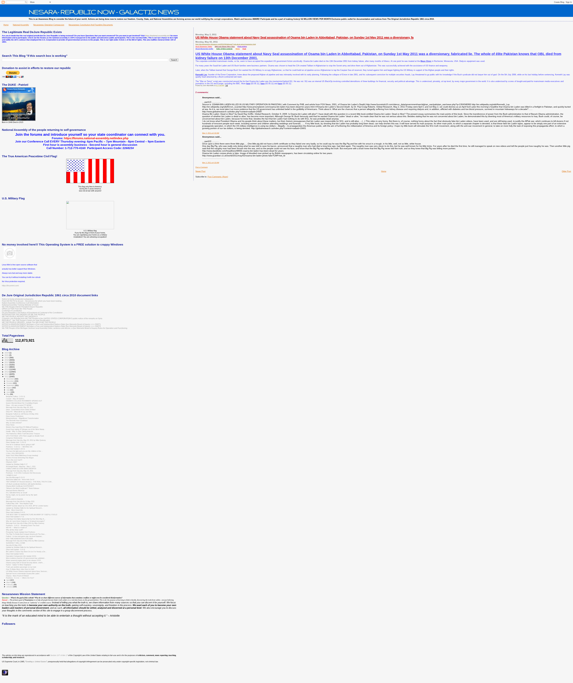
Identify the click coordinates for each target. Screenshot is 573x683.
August (9, 388)
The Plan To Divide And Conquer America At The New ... (26, 534)
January (9, 587)
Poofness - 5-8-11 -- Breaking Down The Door (22, 525)
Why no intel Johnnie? (14, 423)
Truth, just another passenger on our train (21, 567)
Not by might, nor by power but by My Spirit (21, 495)
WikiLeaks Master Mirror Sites (225, 46)
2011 (7, 376)
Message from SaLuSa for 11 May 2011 (20, 501)
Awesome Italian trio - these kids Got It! (20, 479)
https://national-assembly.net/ (157, 36)
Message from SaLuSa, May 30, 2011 (19, 407)
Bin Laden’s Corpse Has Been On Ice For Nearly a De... (26, 551)
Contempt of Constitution (12, 311)
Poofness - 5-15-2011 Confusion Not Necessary (23, 473)
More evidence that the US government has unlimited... (26, 558)
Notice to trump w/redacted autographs (17, 299)
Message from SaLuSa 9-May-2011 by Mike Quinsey (25, 523)
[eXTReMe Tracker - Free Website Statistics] (5, 675)
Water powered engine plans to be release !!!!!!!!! (23, 560)
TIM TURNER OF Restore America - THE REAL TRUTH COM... (29, 482)
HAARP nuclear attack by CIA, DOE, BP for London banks (27, 506)
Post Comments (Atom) (218, 177)
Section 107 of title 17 (59, 655)
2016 (7, 365)
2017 (7, 362)
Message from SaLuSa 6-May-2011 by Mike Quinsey (25, 541)
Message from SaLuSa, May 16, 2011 (19, 471)
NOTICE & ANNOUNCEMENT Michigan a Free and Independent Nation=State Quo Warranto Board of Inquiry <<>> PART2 (51, 326)
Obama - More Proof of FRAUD (17, 576)
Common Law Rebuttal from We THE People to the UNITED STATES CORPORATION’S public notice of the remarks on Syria (52, 318)
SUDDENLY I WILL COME (15, 543)
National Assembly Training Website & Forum (20, 305)
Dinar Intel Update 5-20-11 (15, 449)
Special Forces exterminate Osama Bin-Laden (22, 573)
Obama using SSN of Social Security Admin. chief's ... (25, 563)
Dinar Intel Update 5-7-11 (15, 517)
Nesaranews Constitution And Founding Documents (91, 25)
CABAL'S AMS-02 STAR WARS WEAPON (21, 468)
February (10, 584)
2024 (7, 353)
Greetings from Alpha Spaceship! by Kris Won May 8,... (26, 519)
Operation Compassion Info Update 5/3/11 (21, 556)
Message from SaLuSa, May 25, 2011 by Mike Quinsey (26, 440)
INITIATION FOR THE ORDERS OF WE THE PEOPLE (23, 315)
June (8, 392)
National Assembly (21, 25)
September (10, 385)
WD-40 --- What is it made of (16, 527)
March (8, 582)
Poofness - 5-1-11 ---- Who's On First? (20, 578)
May (8, 394)
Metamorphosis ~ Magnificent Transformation (22, 418)
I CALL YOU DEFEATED (15, 453)
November (10, 381)
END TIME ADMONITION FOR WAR (19, 539)
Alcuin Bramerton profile (204, 49)
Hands (8, 497)
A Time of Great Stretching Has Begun (20, 458)
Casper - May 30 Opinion (15, 399)
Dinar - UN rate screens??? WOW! (18, 405)
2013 (7, 372)
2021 (7, 355)
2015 (7, 367)
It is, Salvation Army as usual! (16, 493)
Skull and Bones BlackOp (15, 490)
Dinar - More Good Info (14, 510)
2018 (7, 360)
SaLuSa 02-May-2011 (14, 545)
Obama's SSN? (11, 462)
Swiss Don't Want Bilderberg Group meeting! (22, 455)
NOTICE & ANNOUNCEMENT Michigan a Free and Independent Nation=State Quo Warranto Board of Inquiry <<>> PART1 (51, 324)
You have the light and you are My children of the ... (24, 451)
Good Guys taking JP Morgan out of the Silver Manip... (25, 429)
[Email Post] (226, 85)
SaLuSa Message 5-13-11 (15, 477)
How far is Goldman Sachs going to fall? (20, 444)
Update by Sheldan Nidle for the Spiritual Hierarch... (24, 508)
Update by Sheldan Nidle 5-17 (16, 464)
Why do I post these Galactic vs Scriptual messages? (25, 521)
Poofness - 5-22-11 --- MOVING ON (19, 447)
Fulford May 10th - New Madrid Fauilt (19, 503)
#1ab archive (242, 46)
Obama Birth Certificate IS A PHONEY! (20, 486)
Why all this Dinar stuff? (14, 530)
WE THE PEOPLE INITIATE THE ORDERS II (19, 316)
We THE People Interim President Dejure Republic (22, 307)
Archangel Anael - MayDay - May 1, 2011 (21, 466)
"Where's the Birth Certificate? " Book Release (22, 488)
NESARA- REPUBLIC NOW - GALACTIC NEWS (104, 11)
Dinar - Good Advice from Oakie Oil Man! (21, 409)
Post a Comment (201, 167)
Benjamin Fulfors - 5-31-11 (15, 396)
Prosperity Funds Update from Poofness (20, 532)
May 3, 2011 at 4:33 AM (210, 163)
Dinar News (10, 425)
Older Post (566, 171)
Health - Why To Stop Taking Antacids (19, 431)
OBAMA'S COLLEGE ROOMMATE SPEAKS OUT (24, 401)
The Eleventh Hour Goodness (17, 420)
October (9, 383)
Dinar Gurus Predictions (14, 416)
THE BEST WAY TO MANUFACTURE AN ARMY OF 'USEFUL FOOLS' (31, 514)
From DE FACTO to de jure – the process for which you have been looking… (32, 301)
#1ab (244, 49)
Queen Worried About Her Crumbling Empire (22, 403)
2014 (7, 369)
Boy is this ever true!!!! (14, 460)
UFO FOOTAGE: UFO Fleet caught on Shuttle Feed (25, 436)
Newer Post (200, 171)
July (8, 390)
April (8, 580)
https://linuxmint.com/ (10, 286)
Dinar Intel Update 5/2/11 (15, 554)
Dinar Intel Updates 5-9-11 (15, 512)
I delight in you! (11, 475)
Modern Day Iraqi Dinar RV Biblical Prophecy (22, 427)
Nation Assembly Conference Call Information (20, 303)
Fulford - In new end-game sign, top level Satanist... (24, 536)
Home (6, 25)
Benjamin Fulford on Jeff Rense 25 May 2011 (22, 414)
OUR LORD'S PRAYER (14, 499)
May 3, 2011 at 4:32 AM (210, 133)
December (10, 379)
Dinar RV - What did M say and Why (19, 412)
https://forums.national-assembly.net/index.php (96, 138)
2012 (7, 374)
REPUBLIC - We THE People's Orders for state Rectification (26, 320)
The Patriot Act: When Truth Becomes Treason (23, 434)
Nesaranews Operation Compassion (48, 25)
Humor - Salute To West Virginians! (18, 565)
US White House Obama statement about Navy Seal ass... (27, 571)
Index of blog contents (224, 49)
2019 (7, 358)
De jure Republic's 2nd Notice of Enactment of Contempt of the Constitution (32, 313)
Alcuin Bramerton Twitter (203, 46)
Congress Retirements (14, 438)
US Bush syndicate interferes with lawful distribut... (24, 484)
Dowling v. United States (36, 662)
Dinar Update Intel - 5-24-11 (16, 442)
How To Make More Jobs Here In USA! (20, 569)
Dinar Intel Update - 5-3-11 (15, 549)
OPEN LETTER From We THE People (17, 309)
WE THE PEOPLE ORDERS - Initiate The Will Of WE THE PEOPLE (29, 322)
